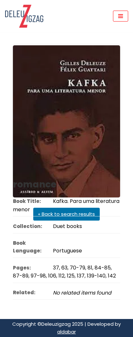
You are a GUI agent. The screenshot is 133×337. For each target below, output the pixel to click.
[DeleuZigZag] (24, 16)
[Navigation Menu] (120, 16)
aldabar (66, 331)
